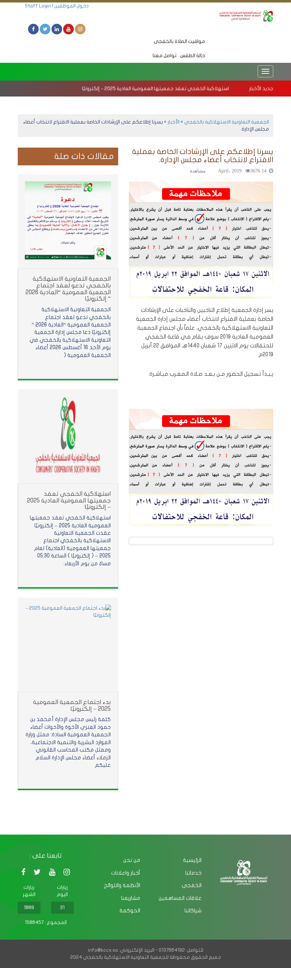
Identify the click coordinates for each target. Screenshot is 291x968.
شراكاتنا (193, 910)
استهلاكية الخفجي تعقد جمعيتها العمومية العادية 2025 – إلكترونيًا (155, 88)
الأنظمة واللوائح (122, 885)
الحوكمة (130, 910)
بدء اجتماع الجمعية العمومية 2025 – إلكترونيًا (72, 705)
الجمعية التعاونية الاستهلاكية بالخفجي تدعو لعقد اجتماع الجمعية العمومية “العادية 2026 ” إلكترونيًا (68, 289)
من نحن (131, 860)
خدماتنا (193, 873)
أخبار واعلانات (125, 873)
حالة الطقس (192, 55)
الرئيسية (192, 860)
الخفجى (192, 885)
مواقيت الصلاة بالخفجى (179, 41)
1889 (29, 907)
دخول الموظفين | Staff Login (57, 6)
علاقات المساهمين (180, 898)
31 (62, 907)
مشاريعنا (130, 898)
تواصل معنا (164, 55)
